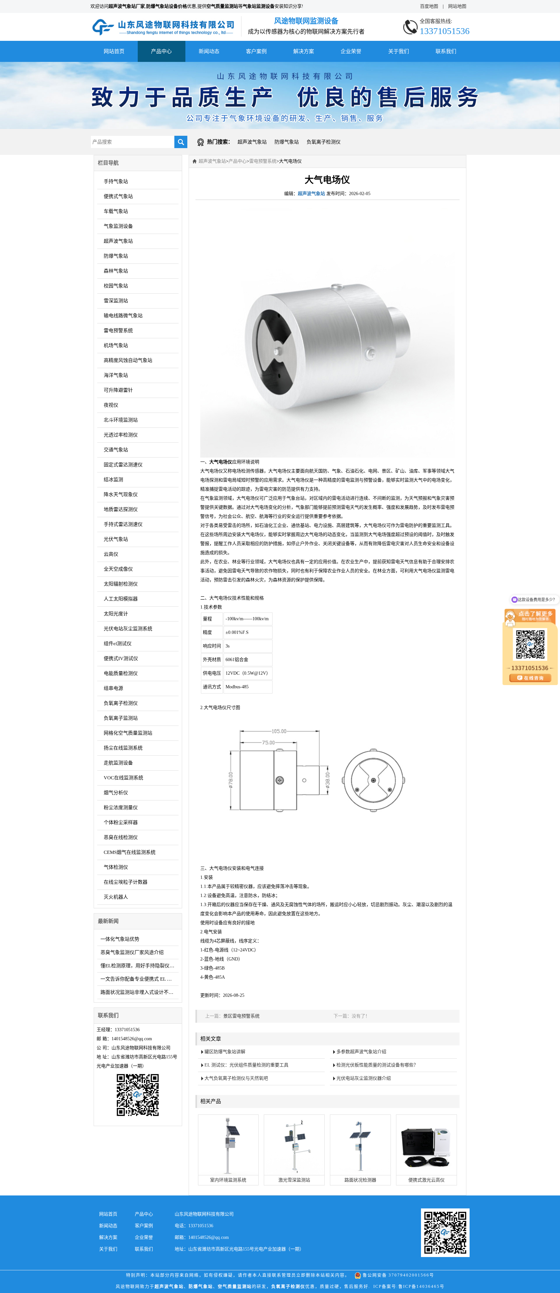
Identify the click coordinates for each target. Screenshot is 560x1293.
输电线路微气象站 (123, 315)
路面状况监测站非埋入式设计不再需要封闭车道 (139, 992)
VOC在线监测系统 (123, 777)
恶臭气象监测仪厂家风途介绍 (132, 952)
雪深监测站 (116, 300)
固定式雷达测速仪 (123, 464)
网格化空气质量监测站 (128, 733)
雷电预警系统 (118, 330)
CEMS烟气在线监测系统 (130, 852)
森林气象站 (116, 271)
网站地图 (457, 6)
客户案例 (256, 51)
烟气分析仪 (116, 792)
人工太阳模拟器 (121, 598)
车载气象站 (116, 211)
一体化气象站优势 (119, 939)
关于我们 (398, 51)
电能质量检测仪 (121, 673)
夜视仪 (111, 405)
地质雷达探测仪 (121, 509)
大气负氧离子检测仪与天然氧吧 (236, 1078)
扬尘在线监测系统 (123, 748)
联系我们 (446, 51)
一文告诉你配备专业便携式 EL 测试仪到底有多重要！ (139, 979)
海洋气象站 (116, 375)
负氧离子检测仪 (324, 142)
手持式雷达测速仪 (123, 524)
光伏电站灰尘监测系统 (128, 628)
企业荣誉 (351, 51)
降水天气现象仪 (121, 494)
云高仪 (111, 554)
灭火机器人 (116, 897)
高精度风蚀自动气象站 (128, 360)
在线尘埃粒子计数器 (125, 882)
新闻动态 (209, 51)
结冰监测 (113, 479)
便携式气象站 (118, 196)
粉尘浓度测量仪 (121, 807)
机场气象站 (116, 345)
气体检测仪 (116, 867)
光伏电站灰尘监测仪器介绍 (363, 1078)
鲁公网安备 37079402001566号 (397, 1275)
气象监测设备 (118, 226)
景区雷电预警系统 (241, 1016)
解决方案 (303, 51)
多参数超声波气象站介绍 (361, 1051)
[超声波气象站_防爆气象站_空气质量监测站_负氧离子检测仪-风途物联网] (163, 20)
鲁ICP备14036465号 (421, 1286)
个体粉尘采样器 (121, 822)
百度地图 (429, 6)
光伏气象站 (116, 539)
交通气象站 (116, 449)
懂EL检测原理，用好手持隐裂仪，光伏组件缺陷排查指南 (139, 965)
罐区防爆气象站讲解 (224, 1051)
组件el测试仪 (118, 643)
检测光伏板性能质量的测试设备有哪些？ (377, 1065)
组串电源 (113, 688)
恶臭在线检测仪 (121, 837)
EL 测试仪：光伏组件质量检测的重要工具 (246, 1065)
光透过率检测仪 (121, 434)
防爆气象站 (286, 142)
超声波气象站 (252, 142)
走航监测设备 (118, 762)
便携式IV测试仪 (121, 658)
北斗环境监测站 (121, 420)
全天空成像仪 (118, 569)
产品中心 (161, 51)
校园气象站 (116, 285)
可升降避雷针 (118, 390)
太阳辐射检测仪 (121, 584)
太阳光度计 (116, 613)
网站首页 (114, 51)
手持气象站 (116, 181)
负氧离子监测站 (121, 718)
